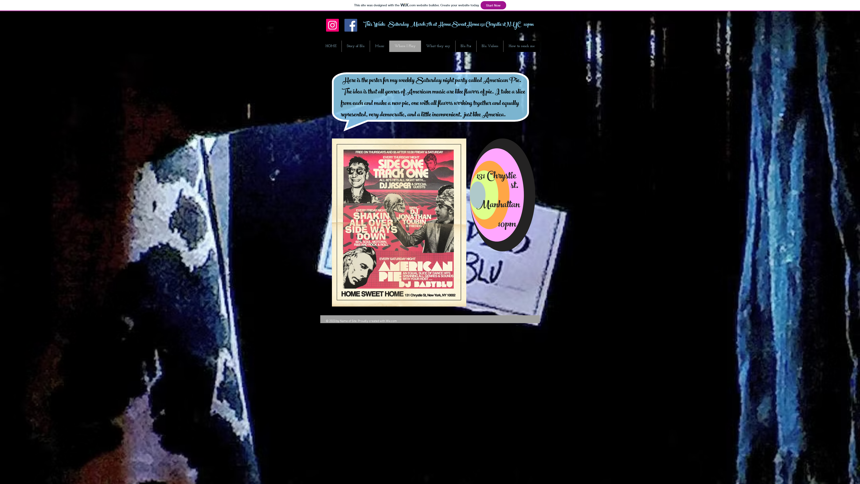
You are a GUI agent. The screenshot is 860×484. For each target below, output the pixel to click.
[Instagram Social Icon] (332, 25)
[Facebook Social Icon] (350, 25)
